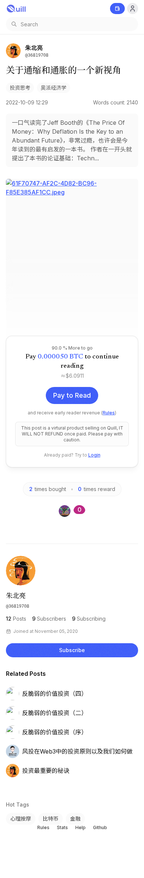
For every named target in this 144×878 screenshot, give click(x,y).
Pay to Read (72, 395)
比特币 (50, 818)
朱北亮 (16, 596)
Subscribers (49, 618)
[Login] (132, 8)
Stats (62, 827)
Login (94, 455)
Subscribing (89, 618)
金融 (75, 818)
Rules (109, 412)
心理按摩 (20, 818)
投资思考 (20, 87)
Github (100, 827)
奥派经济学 (53, 87)
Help (80, 827)
